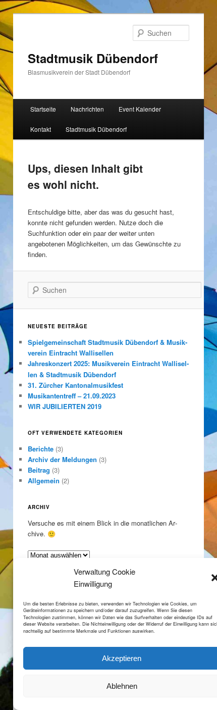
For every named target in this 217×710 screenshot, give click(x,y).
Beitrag (39, 470)
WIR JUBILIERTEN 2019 (64, 406)
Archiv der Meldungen (62, 459)
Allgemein (44, 480)
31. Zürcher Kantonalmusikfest (75, 385)
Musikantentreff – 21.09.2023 (72, 395)
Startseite (43, 109)
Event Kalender (140, 109)
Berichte (40, 448)
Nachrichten (87, 109)
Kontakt (40, 129)
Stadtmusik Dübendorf (93, 58)
